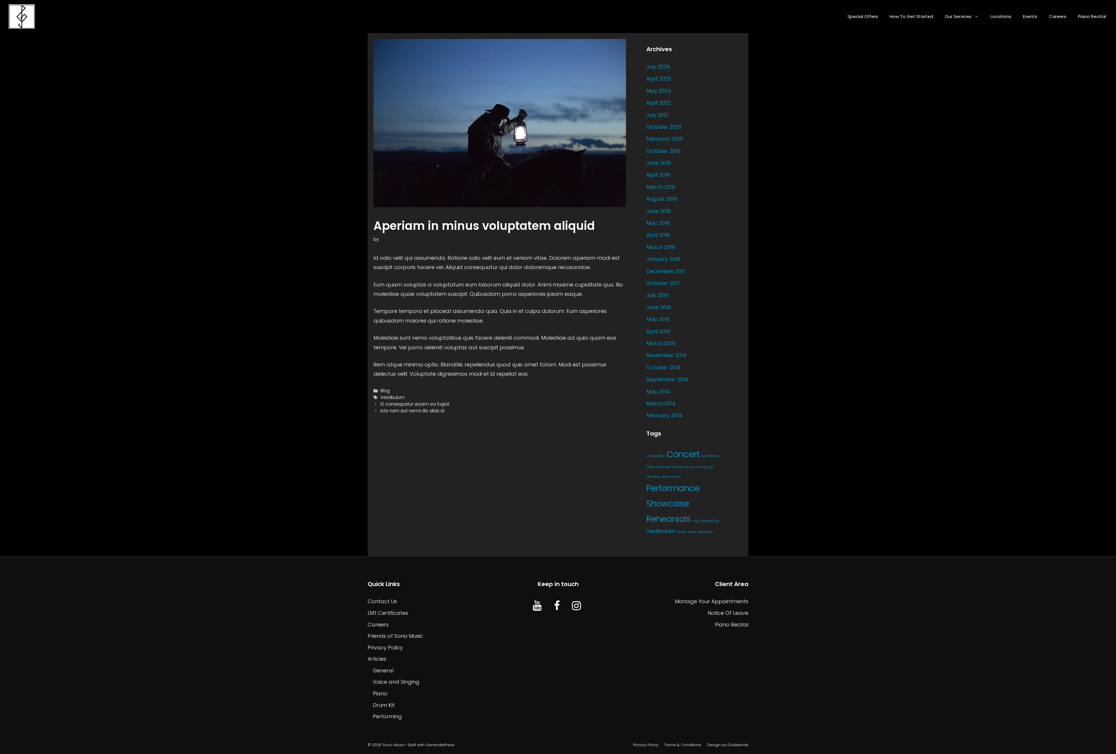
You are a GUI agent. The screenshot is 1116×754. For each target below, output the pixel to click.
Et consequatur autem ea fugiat (415, 404)
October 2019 (663, 151)
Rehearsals (668, 519)
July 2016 (657, 295)
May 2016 (658, 319)
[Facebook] (556, 606)
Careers (1057, 16)
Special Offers (862, 16)
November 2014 (666, 355)
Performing (387, 716)
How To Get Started (911, 16)
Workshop (705, 532)
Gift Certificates (388, 613)
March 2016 (660, 343)
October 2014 (663, 367)
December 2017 (666, 271)
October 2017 (663, 283)
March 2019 (660, 187)
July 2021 (657, 115)
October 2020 (663, 126)
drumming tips (701, 467)
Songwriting (709, 521)
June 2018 (658, 211)
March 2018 (660, 247)
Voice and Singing (396, 681)
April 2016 (658, 331)
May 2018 (658, 223)
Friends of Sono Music (395, 636)
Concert (683, 454)
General (383, 670)
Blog (385, 391)
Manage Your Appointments (711, 601)
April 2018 (658, 235)
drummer (663, 467)
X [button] (1110, 742)
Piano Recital (1092, 16)
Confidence (710, 456)
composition (655, 456)
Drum (650, 467)
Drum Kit (384, 705)
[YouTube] (537, 606)
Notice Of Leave (728, 613)
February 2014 (664, 415)
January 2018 (663, 259)
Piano (380, 693)
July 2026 (658, 66)
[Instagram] (576, 606)
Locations (1000, 16)
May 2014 (658, 391)
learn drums (671, 476)
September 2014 (667, 379)
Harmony (653, 476)
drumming (680, 467)
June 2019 (658, 162)
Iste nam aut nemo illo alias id (412, 411)
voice (692, 532)
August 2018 (661, 199)
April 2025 (658, 78)
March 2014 (660, 403)
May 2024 (658, 90)
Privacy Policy (385, 647)
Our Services (958, 16)
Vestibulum (392, 397)
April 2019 (658, 174)
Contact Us (382, 601)
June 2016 (658, 307)
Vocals (682, 532)
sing (695, 521)
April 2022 (658, 102)
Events (1030, 16)
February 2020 (664, 138)
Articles (377, 658)
